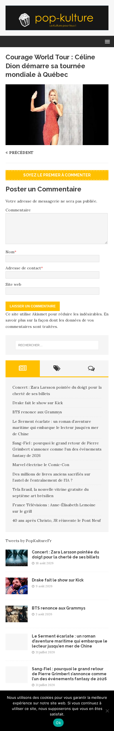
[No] (107, 711)
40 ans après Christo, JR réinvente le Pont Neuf (56, 520)
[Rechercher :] (57, 345)
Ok (58, 722)
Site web (13, 284)
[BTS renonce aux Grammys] (17, 618)
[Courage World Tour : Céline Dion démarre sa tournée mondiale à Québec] (57, 142)
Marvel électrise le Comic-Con (40, 464)
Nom (10, 251)
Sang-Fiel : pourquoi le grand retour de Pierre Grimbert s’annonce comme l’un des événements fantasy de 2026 (57, 449)
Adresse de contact (23, 267)
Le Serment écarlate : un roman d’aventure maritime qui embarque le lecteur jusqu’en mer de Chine (55, 427)
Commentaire (18, 210)
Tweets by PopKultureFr (29, 540)
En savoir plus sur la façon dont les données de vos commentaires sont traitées (57, 320)
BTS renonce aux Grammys (37, 411)
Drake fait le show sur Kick (37, 402)
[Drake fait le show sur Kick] (17, 590)
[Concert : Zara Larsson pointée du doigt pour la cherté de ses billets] (17, 562)
